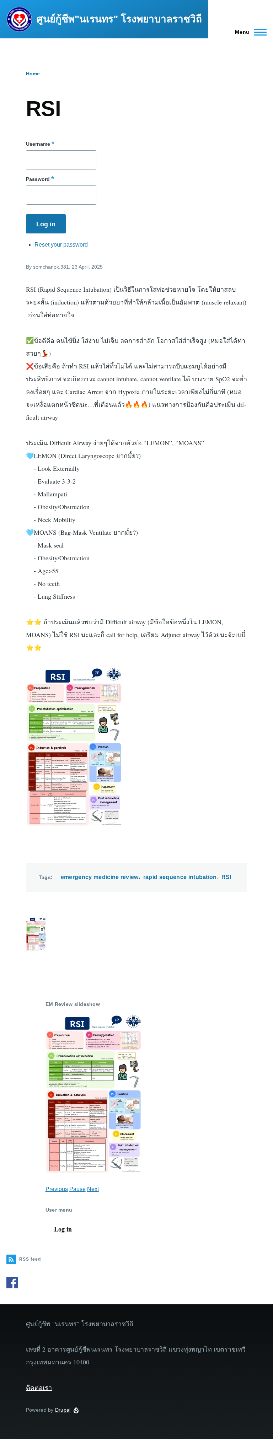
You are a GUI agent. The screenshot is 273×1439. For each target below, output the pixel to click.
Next (93, 1189)
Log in (63, 1229)
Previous (57, 1189)
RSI (226, 877)
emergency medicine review (100, 877)
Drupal (63, 1410)
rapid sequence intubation (180, 877)
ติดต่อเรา (39, 1387)
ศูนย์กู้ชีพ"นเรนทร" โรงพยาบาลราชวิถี (119, 19)
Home (33, 73)
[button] (136, 935)
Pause (77, 1189)
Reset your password (61, 245)
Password (38, 179)
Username (38, 144)
